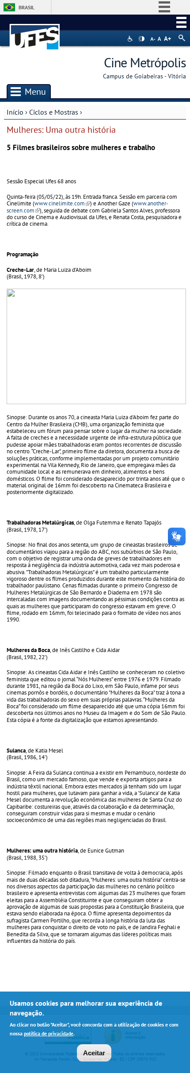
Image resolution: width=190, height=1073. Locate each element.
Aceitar (94, 1053)
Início (15, 112)
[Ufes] (35, 32)
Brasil (26, 7)
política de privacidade (48, 1033)
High (141, 39)
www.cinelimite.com (62, 203)
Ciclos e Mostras (53, 112)
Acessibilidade (131, 39)
